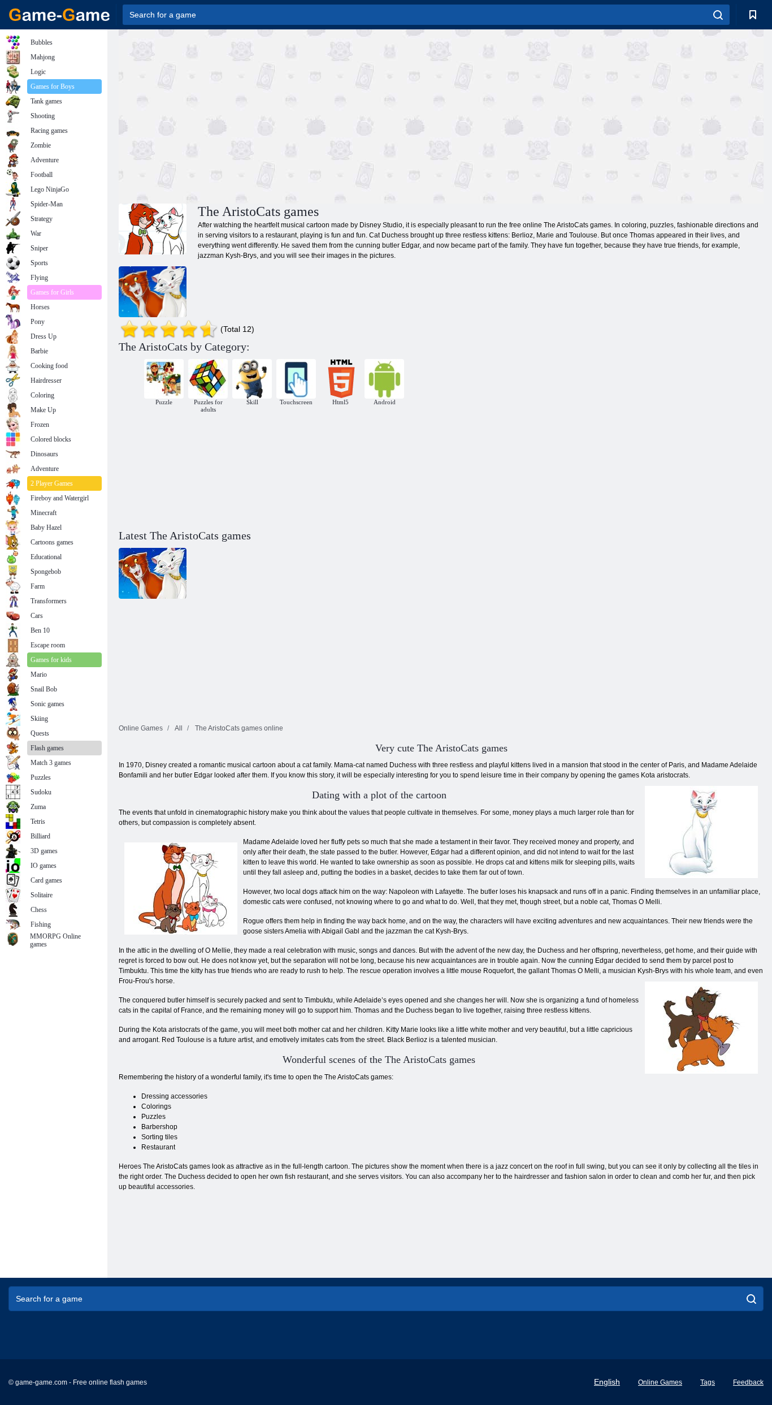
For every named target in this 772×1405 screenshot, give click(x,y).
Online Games (660, 1382)
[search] (718, 14)
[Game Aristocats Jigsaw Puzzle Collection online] (153, 291)
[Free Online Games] (59, 14)
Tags (707, 1382)
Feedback (748, 1382)
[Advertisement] (280, 115)
